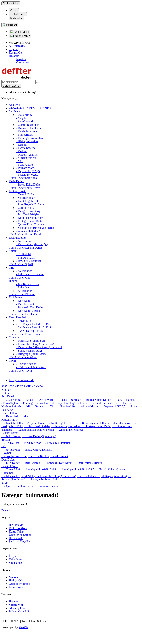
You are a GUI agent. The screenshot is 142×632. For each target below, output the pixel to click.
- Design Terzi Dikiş (28, 211)
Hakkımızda (16, 538)
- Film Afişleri (24, 134)
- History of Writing (27, 141)
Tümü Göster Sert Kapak (23, 177)
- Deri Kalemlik (25, 304)
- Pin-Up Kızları (25, 257)
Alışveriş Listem (18, 608)
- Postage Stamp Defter (29, 221)
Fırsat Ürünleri (17, 317)
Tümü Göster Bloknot (22, 294)
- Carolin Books (25, 207)
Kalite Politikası (18, 528)
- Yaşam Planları (25, 197)
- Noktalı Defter (25, 194)
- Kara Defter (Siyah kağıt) (32, 244)
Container (14, 337)
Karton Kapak (17, 191)
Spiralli (13, 251)
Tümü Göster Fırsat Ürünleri (25, 334)
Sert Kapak (15, 111)
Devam (5, 510)
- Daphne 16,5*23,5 (28, 171)
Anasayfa (14, 104)
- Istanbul (21, 144)
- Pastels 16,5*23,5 (27, 174)
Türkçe (25, 31)
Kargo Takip (16, 531)
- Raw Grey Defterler (28, 260)
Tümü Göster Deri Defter (23, 314)
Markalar (14, 577)
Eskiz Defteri (16, 181)
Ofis (11, 267)
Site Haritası (16, 562)
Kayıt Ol (21, 59)
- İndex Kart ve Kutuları (30, 274)
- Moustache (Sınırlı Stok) (31, 340)
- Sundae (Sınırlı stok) (29, 350)
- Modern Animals (27, 154)
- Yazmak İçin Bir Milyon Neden (35, 227)
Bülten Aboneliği (19, 611)
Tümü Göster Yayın (20, 370)
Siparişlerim (16, 604)
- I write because (26, 148)
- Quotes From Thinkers (30, 224)
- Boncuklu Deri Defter (29, 307)
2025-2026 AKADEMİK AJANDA (30, 108)
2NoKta (23, 627)
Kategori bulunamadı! (21, 380)
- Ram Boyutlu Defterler (30, 204)
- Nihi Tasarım (24, 241)
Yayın (12, 360)
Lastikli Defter (17, 237)
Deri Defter (15, 297)
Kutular (5, 389)
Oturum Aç (22, 62)
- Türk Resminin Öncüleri (31, 367)
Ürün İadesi (16, 559)
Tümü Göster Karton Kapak (25, 234)
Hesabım (14, 601)
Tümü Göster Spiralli (21, 264)
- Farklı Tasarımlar (27, 131)
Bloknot (13, 280)
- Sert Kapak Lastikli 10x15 (32, 324)
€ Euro (13, 10)
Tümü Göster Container (23, 357)
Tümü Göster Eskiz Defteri (24, 187)
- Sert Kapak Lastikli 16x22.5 (33, 327)
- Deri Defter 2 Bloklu (29, 310)
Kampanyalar (17, 587)
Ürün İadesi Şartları (20, 534)
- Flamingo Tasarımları (29, 138)
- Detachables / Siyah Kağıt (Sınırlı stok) (39, 347)
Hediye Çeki (16, 580)
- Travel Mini (24, 320)
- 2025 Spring (24, 114)
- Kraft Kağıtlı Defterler (30, 201)
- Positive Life (24, 164)
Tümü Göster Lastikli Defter (25, 247)
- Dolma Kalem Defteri (29, 128)
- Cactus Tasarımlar (27, 124)
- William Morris (26, 167)
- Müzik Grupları (26, 157)
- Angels (21, 118)
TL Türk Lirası (17, 14)
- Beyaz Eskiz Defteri (28, 184)
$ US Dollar (16, 18)
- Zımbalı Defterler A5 (29, 231)
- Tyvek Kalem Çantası (29, 330)
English (25, 36)
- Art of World (24, 121)
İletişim (13, 556)
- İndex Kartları (25, 287)
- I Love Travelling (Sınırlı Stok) (35, 344)
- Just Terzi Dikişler (27, 214)
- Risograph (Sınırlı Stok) (31, 354)
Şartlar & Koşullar (19, 541)
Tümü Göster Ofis (19, 277)
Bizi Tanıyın (16, 524)
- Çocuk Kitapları (26, 363)
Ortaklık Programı (19, 583)
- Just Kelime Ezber (27, 284)
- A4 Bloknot (24, 270)
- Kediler (21, 151)
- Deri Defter (23, 300)
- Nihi (19, 161)
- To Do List (23, 254)
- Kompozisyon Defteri (29, 217)
